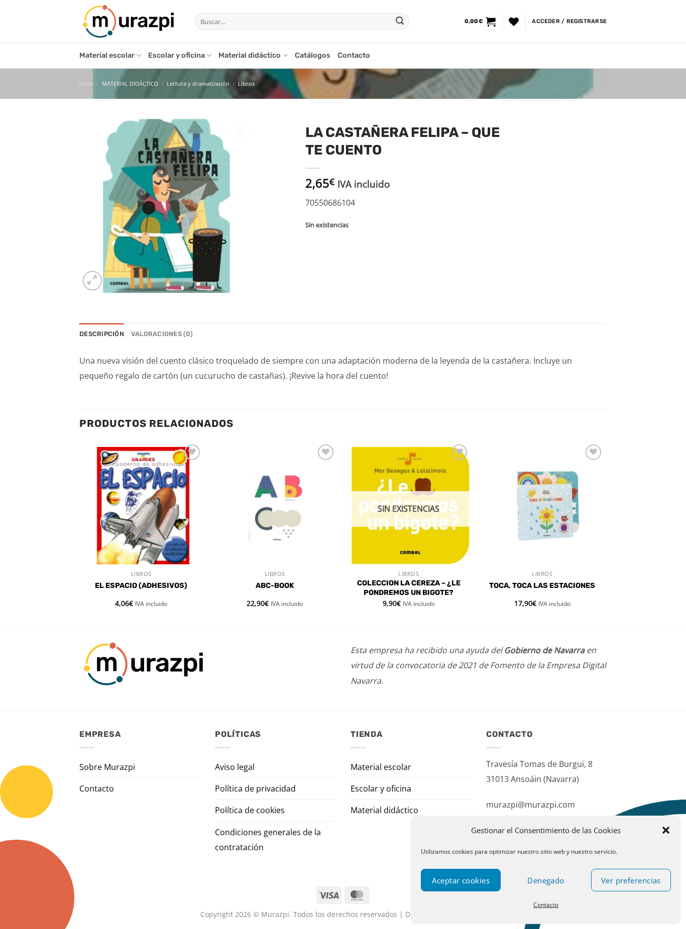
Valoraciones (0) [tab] (162, 334)
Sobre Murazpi (107, 766)
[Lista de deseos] (514, 22)
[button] (666, 830)
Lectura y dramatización (198, 83)
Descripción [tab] (101, 334)
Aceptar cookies (461, 880)
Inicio (86, 83)
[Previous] (79, 533)
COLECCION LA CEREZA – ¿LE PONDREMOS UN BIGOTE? (409, 588)
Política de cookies (250, 810)
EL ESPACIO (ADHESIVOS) (141, 585)
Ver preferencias (631, 880)
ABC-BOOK (275, 585)
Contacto (545, 904)
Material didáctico (249, 55)
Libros (246, 83)
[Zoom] (92, 280)
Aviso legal (235, 766)
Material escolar (107, 55)
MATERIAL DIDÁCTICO (130, 83)
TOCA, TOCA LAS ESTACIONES (542, 585)
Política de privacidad (255, 788)
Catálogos (312, 55)
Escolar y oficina (176, 55)
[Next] (603, 533)
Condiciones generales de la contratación (268, 840)
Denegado (545, 880)
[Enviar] (399, 21)
